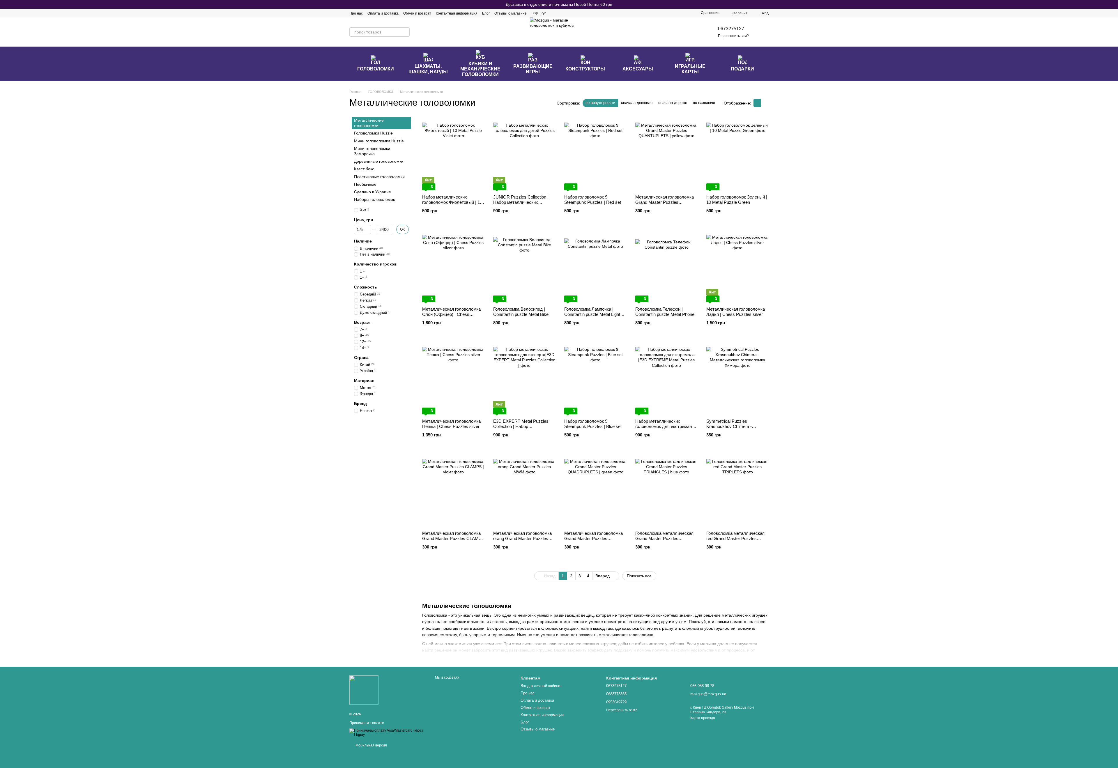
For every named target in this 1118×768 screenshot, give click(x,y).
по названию (704, 102)
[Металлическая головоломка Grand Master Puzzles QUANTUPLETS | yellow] (666, 153)
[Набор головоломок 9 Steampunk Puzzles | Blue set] (595, 377)
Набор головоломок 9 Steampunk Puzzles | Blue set (593, 424)
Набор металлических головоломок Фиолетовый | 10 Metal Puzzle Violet (452, 202)
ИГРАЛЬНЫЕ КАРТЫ (690, 69)
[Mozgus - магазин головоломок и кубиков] (363, 690)
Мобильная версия (371, 745)
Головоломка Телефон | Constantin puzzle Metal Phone (664, 312)
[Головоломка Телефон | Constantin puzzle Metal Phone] (666, 265)
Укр (535, 13)
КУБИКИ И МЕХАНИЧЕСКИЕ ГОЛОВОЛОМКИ (480, 69)
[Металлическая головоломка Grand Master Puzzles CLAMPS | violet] (453, 490)
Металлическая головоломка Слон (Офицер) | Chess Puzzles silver (451, 314)
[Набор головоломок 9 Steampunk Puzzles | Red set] (595, 153)
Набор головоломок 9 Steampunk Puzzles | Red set (592, 199)
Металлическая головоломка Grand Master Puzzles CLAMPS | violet (453, 538)
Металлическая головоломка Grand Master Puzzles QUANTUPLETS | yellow (664, 202)
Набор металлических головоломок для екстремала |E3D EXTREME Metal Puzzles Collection (665, 429)
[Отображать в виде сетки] (757, 103)
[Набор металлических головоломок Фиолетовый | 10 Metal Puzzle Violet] (453, 153)
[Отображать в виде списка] (765, 103)
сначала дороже (672, 102)
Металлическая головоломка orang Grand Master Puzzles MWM (522, 538)
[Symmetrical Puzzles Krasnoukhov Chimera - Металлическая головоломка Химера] (737, 377)
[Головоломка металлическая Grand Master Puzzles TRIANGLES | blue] (666, 490)
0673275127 (731, 28)
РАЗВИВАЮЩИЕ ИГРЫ (533, 69)
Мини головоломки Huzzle (379, 141)
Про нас (356, 13)
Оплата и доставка (383, 13)
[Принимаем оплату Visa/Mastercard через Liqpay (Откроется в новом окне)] (387, 732)
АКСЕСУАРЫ (637, 68)
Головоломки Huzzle (373, 133)
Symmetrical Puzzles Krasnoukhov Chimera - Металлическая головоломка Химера (735, 429)
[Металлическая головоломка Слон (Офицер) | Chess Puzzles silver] (453, 265)
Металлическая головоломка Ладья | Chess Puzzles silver (735, 312)
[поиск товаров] (405, 32)
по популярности (600, 102)
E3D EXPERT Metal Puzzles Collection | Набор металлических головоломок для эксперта (522, 429)
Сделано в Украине (372, 192)
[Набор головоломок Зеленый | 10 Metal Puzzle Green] (737, 153)
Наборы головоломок (374, 199)
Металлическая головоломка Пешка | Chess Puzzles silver (451, 424)
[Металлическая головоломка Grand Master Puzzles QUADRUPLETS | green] (595, 490)
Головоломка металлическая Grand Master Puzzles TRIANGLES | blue (664, 538)
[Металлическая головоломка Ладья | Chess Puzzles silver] (737, 265)
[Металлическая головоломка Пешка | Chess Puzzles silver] (453, 377)
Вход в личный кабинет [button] (541, 686)
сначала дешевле (636, 102)
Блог (486, 13)
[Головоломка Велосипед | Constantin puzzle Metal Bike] (524, 265)
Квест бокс (364, 169)
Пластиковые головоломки (379, 176)
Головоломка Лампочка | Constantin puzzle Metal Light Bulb (592, 314)
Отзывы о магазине (510, 13)
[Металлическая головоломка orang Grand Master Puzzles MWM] (524, 490)
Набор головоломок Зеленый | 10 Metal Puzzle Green (736, 199)
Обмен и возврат (417, 13)
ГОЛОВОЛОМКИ (375, 68)
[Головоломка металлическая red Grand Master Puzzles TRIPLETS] (737, 490)
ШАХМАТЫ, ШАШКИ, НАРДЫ (428, 69)
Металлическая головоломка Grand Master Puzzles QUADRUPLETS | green (593, 538)
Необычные (365, 184)
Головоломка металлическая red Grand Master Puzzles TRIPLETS (735, 538)
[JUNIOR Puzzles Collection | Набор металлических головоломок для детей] (524, 153)
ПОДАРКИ (742, 68)
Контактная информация (456, 13)
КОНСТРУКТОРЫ (585, 68)
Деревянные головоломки (379, 161)
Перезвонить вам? (733, 36)
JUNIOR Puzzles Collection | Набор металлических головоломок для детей (521, 202)
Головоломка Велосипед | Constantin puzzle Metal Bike (521, 312)
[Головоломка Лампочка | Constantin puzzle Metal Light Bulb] (595, 265)
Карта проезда (702, 718)
